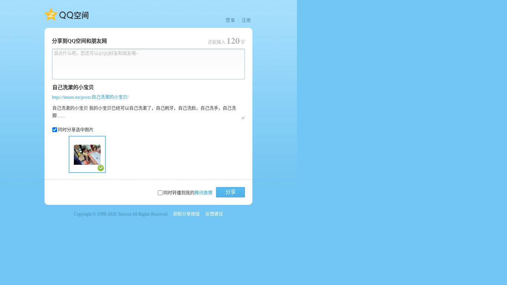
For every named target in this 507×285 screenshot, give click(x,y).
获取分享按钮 (186, 214)
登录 (230, 20)
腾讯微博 (203, 193)
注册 (246, 20)
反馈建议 (214, 214)
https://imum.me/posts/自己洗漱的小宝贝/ (90, 97)
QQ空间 (66, 14)
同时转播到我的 (187, 193)
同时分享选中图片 (76, 129)
